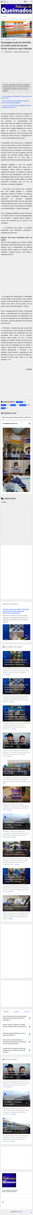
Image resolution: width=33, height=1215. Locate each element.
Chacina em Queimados (13, 800)
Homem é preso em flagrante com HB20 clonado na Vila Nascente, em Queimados (15, 662)
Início (2, 39)
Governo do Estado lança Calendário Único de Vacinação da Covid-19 (16, 455)
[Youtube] (4, 1)
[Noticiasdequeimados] (10, 1)
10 (5, 903)
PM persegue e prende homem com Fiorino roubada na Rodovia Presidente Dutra (16, 852)
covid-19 (14, 39)
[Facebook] (2, 1)
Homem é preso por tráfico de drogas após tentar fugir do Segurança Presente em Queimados (16, 611)
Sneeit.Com (19, 1211)
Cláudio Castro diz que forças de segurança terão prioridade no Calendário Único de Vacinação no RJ (16, 470)
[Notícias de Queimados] (16, 12)
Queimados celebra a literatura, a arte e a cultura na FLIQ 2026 (15, 771)
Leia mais (8, 674)
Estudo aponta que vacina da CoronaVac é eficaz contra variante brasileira (16, 438)
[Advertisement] (16, 67)
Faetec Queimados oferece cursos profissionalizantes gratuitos (15, 1129)
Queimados (7, 39)
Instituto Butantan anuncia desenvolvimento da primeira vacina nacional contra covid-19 (16, 486)
